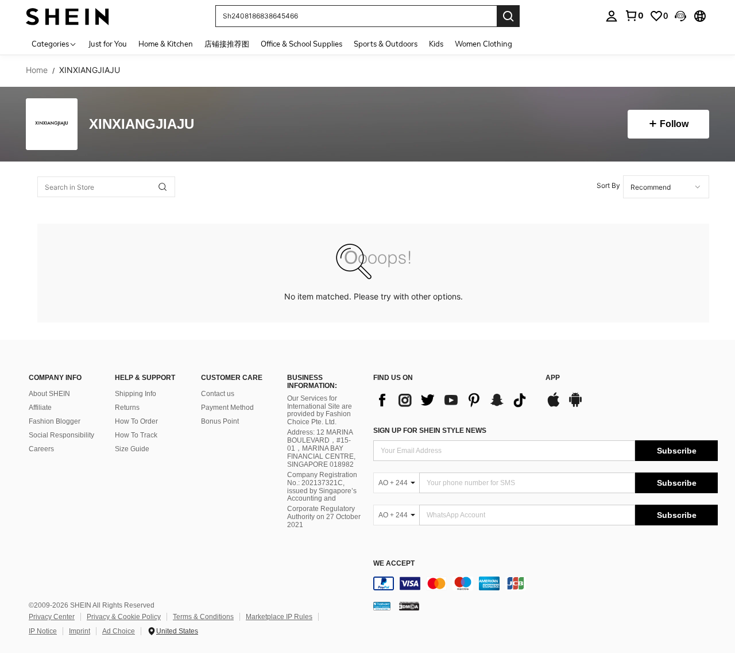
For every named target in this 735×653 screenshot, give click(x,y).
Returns (127, 408)
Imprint (79, 631)
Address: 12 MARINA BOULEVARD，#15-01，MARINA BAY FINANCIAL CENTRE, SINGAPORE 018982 (321, 448)
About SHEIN (49, 394)
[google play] (575, 405)
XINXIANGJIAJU (141, 124)
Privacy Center (52, 617)
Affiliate (40, 408)
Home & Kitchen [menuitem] (165, 43)
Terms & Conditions (203, 617)
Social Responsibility (61, 435)
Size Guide (132, 449)
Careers (41, 449)
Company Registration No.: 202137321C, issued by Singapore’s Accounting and (322, 487)
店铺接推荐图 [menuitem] (226, 43)
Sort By (608, 185)
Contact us (217, 394)
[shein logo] (67, 15)
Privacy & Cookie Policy (124, 617)
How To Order (136, 421)
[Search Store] (162, 187)
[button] (680, 16)
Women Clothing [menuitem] (483, 43)
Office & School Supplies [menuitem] (301, 43)
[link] (634, 15)
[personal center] (611, 16)
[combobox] (666, 186)
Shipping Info (135, 394)
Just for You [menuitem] (107, 43)
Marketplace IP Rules (279, 617)
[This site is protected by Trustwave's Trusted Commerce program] (381, 606)
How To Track (136, 435)
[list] (453, 400)
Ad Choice (118, 631)
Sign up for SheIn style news (429, 431)
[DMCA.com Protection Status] (409, 606)
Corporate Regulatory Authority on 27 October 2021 (324, 517)
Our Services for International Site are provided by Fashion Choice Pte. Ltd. (319, 410)
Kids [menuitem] (436, 43)
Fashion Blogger (54, 421)
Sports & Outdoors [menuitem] (385, 43)
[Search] (508, 16)
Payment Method (227, 408)
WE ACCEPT (394, 563)
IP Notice (43, 631)
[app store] (554, 405)
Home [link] (37, 70)
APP (553, 378)
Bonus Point (220, 421)
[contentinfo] (545, 583)
